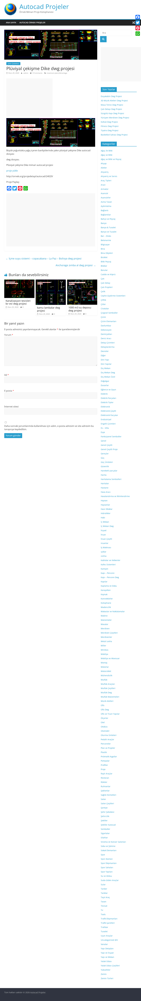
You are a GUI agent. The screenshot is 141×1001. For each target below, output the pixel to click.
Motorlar (105, 667)
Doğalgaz (105, 381)
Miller (103, 645)
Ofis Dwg (105, 709)
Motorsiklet (106, 671)
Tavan (103, 901)
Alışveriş (105, 172)
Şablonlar (105, 790)
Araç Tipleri (106, 180)
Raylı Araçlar (106, 773)
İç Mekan (105, 522)
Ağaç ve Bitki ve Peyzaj (111, 159)
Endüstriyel (106, 419)
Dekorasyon (106, 330)
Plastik (104, 752)
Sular (103, 884)
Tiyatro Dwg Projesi (109, 130)
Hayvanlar (105, 504)
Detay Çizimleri (108, 342)
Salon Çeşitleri (107, 803)
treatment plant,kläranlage (57, 73)
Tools (103, 914)
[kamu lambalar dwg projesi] (51, 281)
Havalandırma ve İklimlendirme (115, 496)
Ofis (102, 705)
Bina (103, 248)
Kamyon (104, 568)
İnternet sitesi (11, 406)
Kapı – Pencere (107, 573)
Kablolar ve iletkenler (110, 560)
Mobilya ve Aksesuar (110, 658)
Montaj (104, 662)
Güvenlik (105, 466)
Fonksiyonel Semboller (111, 436)
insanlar (104, 543)
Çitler (103, 304)
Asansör (104, 193)
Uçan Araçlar (107, 935)
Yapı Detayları (107, 948)
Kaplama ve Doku (109, 586)
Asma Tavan (106, 202)
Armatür (105, 189)
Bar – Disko (106, 236)
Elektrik (104, 394)
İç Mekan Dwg (107, 526)
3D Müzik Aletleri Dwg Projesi (114, 100)
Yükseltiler (105, 970)
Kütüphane (106, 603)
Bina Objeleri (107, 253)
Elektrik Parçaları (108, 398)
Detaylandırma (107, 347)
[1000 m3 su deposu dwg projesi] (82, 281)
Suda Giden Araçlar (110, 880)
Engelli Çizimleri (108, 423)
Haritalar (105, 483)
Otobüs (104, 726)
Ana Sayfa (11, 22)
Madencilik (106, 607)
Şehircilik (105, 816)
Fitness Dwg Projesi (110, 126)
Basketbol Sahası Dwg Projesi (114, 134)
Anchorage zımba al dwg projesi (76, 265)
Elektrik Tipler (107, 402)
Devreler (105, 351)
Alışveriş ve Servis (109, 176)
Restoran (105, 778)
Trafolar (104, 927)
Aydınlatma (106, 206)
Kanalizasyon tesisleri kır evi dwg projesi (18, 302)
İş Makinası (106, 547)
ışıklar (103, 551)
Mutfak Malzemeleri (110, 696)
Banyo (103, 223)
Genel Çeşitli (106, 445)
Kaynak (104, 594)
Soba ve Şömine (108, 846)
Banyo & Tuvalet (108, 227)
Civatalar (105, 308)
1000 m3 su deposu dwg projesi (79, 309)
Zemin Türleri (107, 978)
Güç (102, 458)
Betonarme (106, 240)
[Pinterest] (137, 28)
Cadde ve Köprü (108, 274)
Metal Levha (106, 641)
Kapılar (104, 581)
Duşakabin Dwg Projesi (111, 96)
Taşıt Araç (105, 897)
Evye (103, 432)
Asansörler (106, 197)
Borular (104, 270)
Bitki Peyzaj (106, 261)
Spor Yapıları (107, 871)
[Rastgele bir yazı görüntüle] (134, 22)
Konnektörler (107, 598)
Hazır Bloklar (106, 509)
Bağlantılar (106, 214)
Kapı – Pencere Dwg (110, 577)
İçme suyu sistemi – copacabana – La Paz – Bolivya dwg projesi (44, 258)
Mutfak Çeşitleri (108, 688)
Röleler (104, 782)
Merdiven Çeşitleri (109, 632)
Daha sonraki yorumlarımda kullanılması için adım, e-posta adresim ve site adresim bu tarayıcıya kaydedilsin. (49, 427)
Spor (103, 854)
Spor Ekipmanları (109, 863)
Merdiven (105, 628)
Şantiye (104, 807)
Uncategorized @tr (109, 940)
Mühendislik (106, 675)
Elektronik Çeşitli (108, 411)
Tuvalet (104, 931)
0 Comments (37, 73)
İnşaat (103, 530)
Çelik (103, 291)
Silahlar (104, 837)
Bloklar (104, 266)
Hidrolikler (105, 513)
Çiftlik (103, 300)
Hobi (103, 517)
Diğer (103, 355)
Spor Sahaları (107, 867)
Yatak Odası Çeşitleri (110, 965)
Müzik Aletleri (107, 701)
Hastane (104, 487)
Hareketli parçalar (109, 470)
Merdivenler (106, 637)
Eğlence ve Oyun (108, 389)
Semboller (105, 829)
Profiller (104, 765)
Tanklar (104, 893)
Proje (103, 769)
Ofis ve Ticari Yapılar (110, 714)
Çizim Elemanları (108, 321)
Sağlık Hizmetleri (108, 795)
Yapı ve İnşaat (107, 952)
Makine (104, 615)
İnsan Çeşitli (106, 539)
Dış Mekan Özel (108, 376)
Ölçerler (104, 718)
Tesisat (104, 906)
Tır (102, 910)
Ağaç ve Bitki (106, 155)
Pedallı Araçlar (107, 739)
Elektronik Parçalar (109, 415)
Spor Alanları (107, 859)
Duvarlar (105, 385)
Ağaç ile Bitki (106, 150)
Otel (103, 722)
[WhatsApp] (137, 33)
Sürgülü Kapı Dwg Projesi (112, 113)
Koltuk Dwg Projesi (109, 122)
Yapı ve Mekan (107, 957)
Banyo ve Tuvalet (108, 231)
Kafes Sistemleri (108, 564)
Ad (6, 374)
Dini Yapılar (106, 364)
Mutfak (104, 679)
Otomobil (105, 731)
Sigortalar (105, 833)
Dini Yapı (105, 359)
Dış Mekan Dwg (108, 372)
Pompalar (105, 760)
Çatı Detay (105, 283)
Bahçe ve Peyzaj (108, 219)
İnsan (103, 534)
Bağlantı (104, 210)
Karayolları (106, 590)
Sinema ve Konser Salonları (113, 842)
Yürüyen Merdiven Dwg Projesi (115, 117)
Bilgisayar (105, 244)
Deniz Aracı (106, 338)
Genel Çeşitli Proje (109, 449)
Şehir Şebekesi (13, 63)
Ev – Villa (105, 428)
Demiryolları (106, 334)
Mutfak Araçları (108, 684)
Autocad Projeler (44, 6)
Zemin (104, 974)
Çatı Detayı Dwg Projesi (111, 109)
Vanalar (104, 944)
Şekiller (104, 820)
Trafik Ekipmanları (109, 918)
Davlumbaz (106, 325)
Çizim (103, 317)
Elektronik (105, 406)
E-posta (9, 390)
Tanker (104, 888)
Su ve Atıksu (106, 876)
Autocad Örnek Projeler (32, 22)
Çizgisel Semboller (109, 312)
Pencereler (106, 743)
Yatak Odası (106, 961)
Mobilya (104, 654)
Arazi (103, 184)
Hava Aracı (106, 492)
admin (26, 73)
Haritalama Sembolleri (111, 479)
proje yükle (12, 170)
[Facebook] (137, 17)
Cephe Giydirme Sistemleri (113, 295)
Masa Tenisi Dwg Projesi (112, 104)
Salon (103, 799)
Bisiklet (104, 257)
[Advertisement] (29, 97)
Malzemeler (106, 620)
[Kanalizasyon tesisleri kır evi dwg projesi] (19, 281)
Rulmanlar (105, 786)
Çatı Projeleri (107, 287)
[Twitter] (137, 22)
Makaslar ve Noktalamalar (113, 611)
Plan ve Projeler (108, 748)
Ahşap (104, 163)
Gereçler (105, 453)
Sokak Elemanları (108, 850)
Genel (103, 440)
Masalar (104, 624)
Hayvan (104, 500)
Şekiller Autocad (108, 824)
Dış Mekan (105, 368)
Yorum (8, 334)
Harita (103, 475)
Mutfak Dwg (106, 692)
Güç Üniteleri (107, 462)
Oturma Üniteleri (108, 735)
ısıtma (103, 556)
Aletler (104, 167)
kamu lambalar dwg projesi (48, 309)
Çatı (102, 278)
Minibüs (104, 650)
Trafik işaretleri (108, 923)
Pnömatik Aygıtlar (109, 756)
